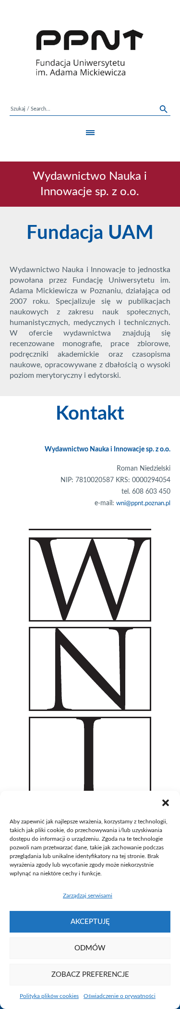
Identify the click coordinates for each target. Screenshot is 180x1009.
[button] (165, 803)
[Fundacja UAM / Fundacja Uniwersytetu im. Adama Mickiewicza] (90, 52)
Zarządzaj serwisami (87, 895)
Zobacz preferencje (90, 974)
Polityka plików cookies (49, 996)
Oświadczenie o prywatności (120, 996)
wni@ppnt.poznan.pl (143, 503)
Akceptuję (90, 921)
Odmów (90, 948)
